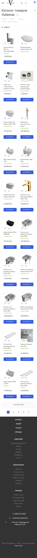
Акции (18, 424)
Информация (18, 465)
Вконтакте (8, 531)
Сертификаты (18, 455)
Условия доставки (18, 475)
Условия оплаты (18, 472)
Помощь (18, 490)
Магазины (19, 469)
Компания (18, 439)
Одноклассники (24, 531)
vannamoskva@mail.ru (20, 518)
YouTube (18, 531)
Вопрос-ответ (18, 503)
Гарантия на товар (18, 478)
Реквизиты (18, 483)
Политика (18, 480)
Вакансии (18, 452)
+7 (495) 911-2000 (19, 514)
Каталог (18, 419)
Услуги (18, 428)
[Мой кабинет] (30, 3)
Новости (18, 446)
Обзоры (18, 506)
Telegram (13, 531)
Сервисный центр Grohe (18, 443)
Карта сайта (18, 545)
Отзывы (18, 449)
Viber (29, 531)
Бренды (18, 432)
